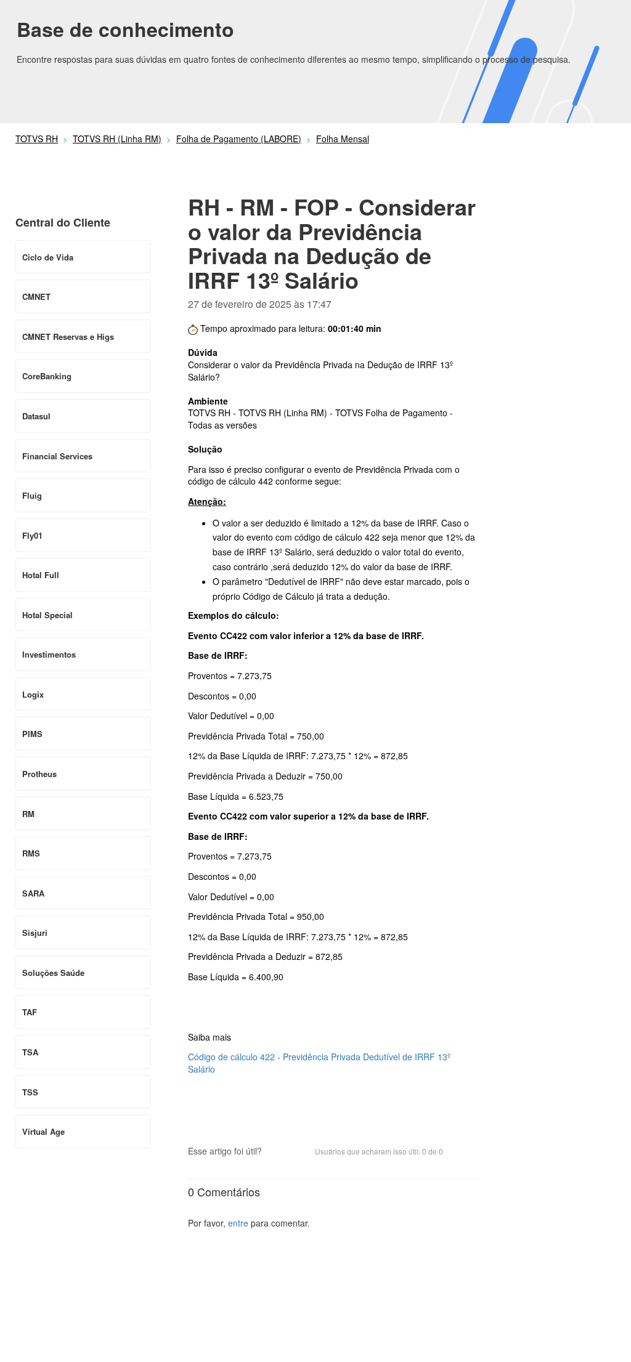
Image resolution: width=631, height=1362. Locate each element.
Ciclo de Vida (47, 257)
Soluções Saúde (53, 972)
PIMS (32, 733)
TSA (30, 1052)
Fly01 (32, 535)
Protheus (39, 774)
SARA (33, 893)
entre (238, 1223)
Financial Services (57, 456)
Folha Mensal (342, 138)
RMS (31, 853)
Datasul (36, 416)
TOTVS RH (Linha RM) (117, 138)
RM (28, 814)
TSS (30, 1092)
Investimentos (49, 654)
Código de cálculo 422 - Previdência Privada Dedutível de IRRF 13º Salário (319, 1062)
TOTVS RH (36, 138)
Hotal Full (40, 575)
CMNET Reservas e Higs (68, 336)
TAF (29, 1012)
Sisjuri (34, 932)
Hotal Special (47, 615)
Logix (33, 694)
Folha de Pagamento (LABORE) (238, 138)
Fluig (32, 495)
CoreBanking (46, 376)
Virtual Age (43, 1131)
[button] (277, 1152)
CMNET (36, 296)
